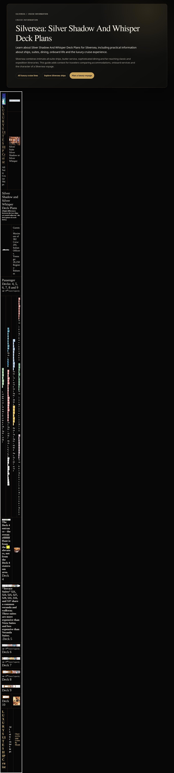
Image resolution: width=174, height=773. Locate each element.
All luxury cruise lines (28, 75)
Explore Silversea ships (55, 75)
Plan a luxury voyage (82, 75)
